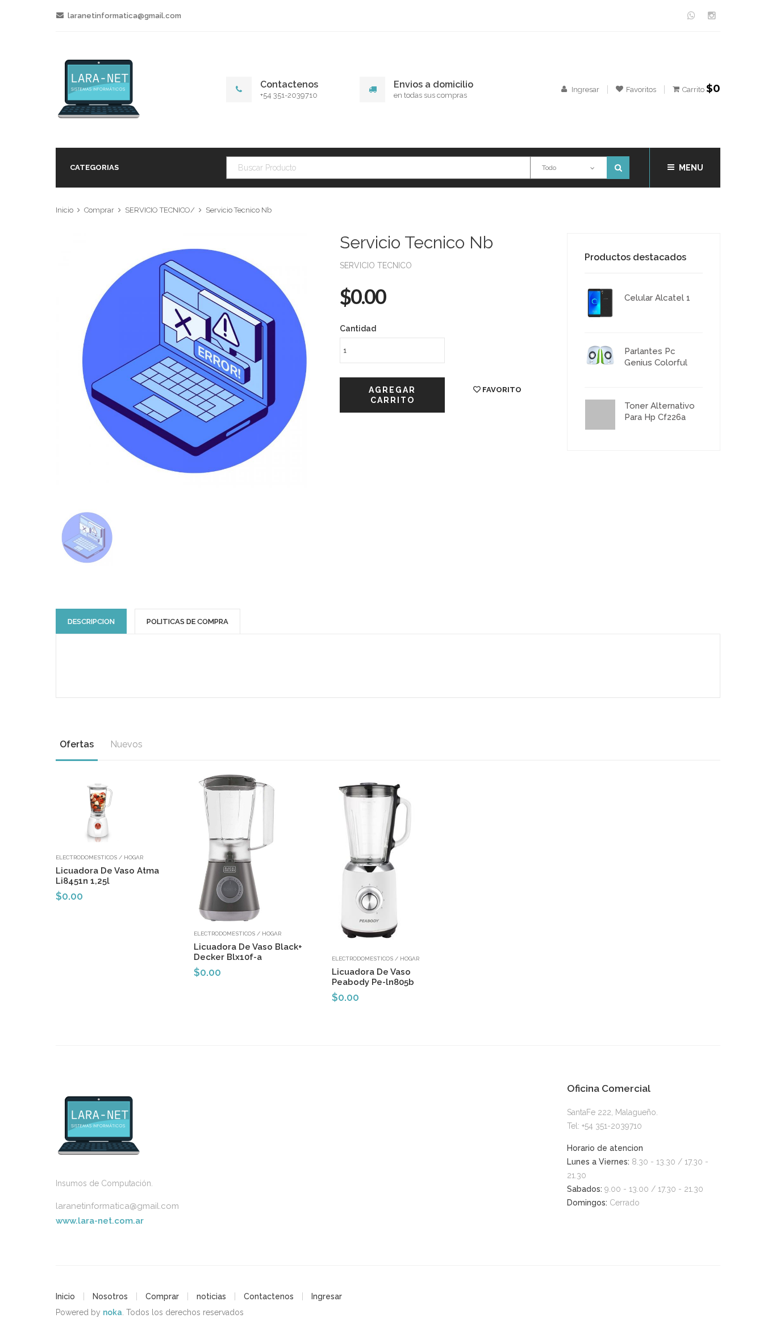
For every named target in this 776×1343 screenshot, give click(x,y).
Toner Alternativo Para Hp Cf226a (659, 411)
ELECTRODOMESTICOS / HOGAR (99, 857)
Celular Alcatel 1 (657, 298)
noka (112, 1312)
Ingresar (326, 1296)
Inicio (64, 210)
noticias (211, 1296)
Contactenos (269, 1296)
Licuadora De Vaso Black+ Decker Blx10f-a (248, 952)
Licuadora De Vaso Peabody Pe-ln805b (373, 977)
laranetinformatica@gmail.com (117, 1206)
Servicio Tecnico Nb (239, 210)
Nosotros (110, 1296)
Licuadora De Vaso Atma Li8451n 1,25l (107, 876)
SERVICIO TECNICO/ (160, 210)
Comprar (99, 210)
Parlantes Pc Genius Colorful (655, 357)
